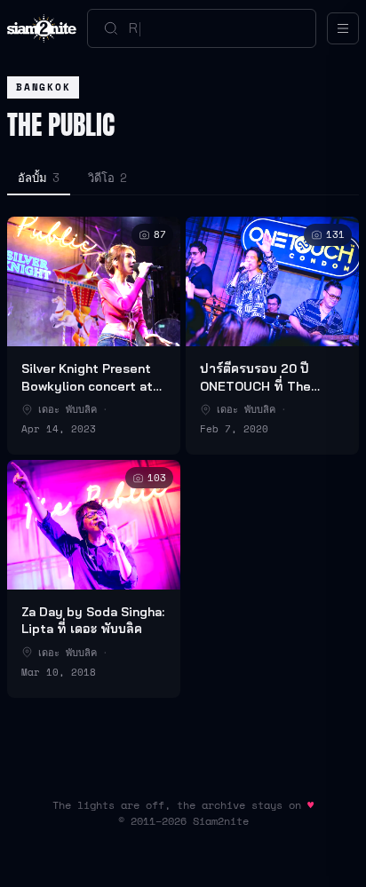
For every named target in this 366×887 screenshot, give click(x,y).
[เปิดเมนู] (343, 28)
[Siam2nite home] (41, 28)
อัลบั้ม (39, 177)
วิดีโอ (107, 177)
